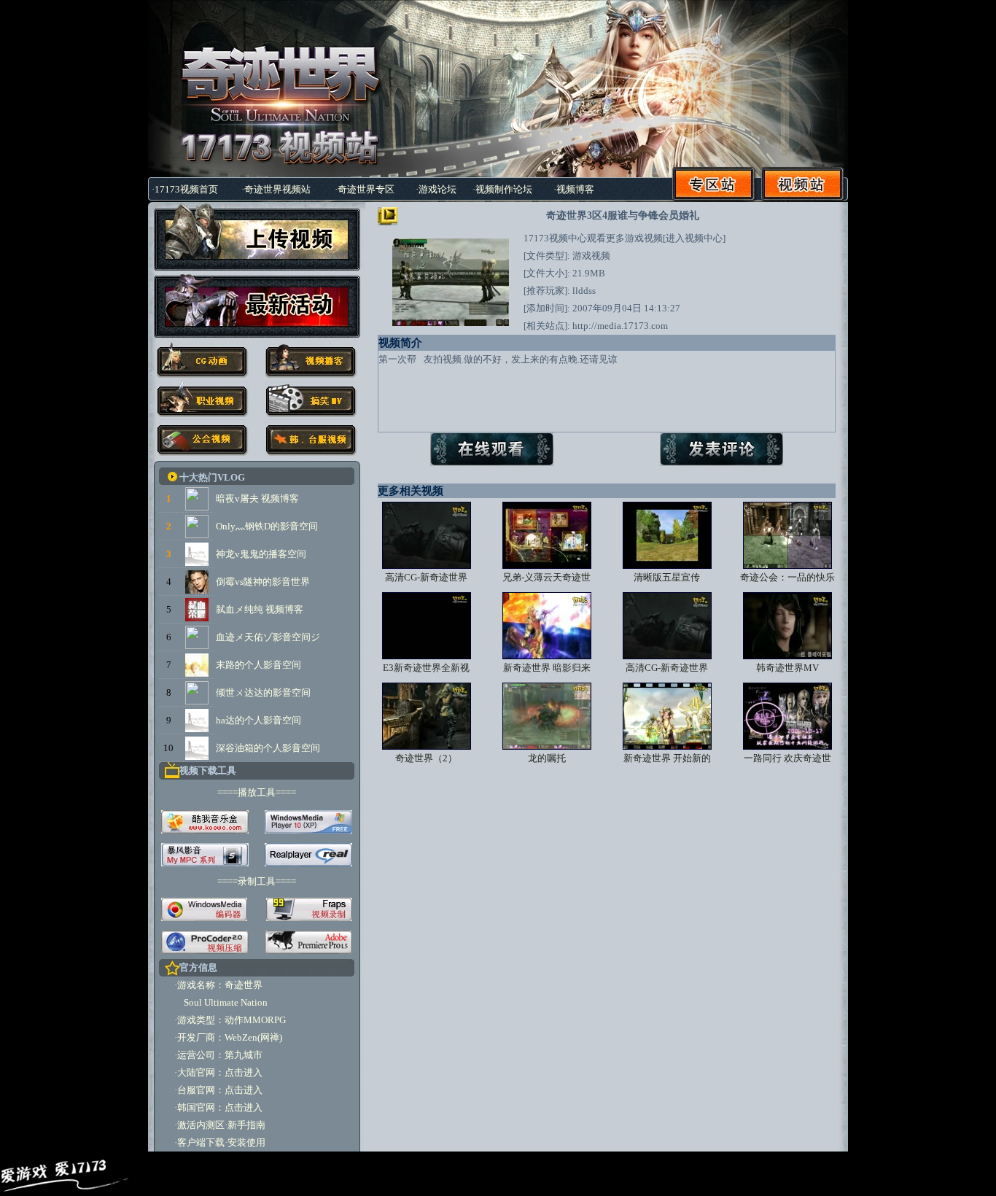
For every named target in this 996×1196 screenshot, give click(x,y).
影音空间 (299, 526)
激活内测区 (201, 1124)
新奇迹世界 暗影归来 (547, 667)
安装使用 (246, 1142)
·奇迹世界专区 (364, 189)
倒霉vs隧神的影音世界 (263, 581)
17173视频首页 (186, 189)
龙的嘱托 (547, 758)
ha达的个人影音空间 (258, 720)
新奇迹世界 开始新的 (667, 758)
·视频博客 (573, 189)
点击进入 (243, 1072)
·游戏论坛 (436, 189)
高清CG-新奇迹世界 (426, 577)
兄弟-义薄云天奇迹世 (546, 577)
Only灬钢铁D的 (248, 526)
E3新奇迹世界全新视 (426, 667)
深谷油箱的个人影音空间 (268, 747)
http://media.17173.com (620, 325)
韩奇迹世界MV (787, 667)
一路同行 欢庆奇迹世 (787, 758)
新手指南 (246, 1124)
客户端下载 (201, 1142)
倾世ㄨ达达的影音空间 (263, 692)
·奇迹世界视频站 (276, 189)
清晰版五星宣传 (667, 577)
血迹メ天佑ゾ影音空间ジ (268, 637)
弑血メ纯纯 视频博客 (259, 609)
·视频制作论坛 (502, 189)
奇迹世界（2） (426, 758)
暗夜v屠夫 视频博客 (257, 498)
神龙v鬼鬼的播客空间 (261, 553)
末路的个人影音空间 (258, 664)
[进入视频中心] (694, 238)
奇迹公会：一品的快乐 (787, 577)
